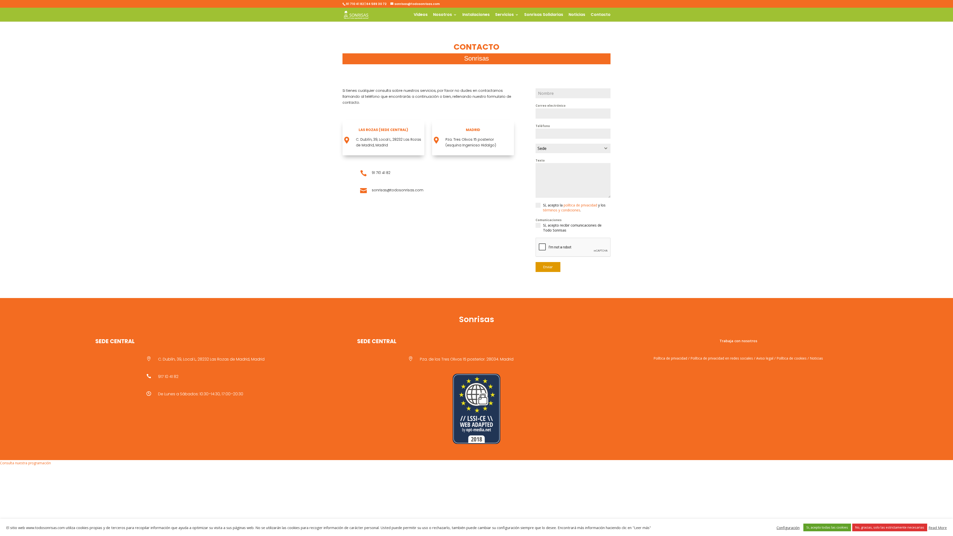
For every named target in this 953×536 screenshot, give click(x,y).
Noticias (577, 15)
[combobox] (573, 148)
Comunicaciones (549, 220)
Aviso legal (764, 358)
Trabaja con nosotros (738, 340)
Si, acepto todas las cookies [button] (827, 527)
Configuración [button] (788, 527)
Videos (421, 15)
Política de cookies (792, 358)
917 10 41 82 (168, 376)
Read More (937, 527)
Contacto (601, 15)
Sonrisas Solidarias (543, 15)
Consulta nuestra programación (25, 463)
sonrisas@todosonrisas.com (397, 190)
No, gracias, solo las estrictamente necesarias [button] (889, 527)
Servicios (504, 15)
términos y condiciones (561, 210)
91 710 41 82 (381, 172)
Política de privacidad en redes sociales (721, 358)
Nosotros (442, 15)
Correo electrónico (551, 105)
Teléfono (543, 126)
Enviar (548, 267)
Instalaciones (476, 15)
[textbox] (568, 148)
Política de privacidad (670, 358)
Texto (540, 160)
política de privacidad (580, 205)
